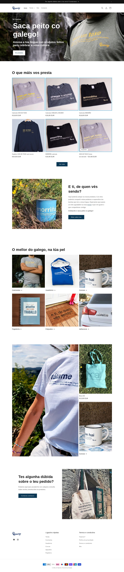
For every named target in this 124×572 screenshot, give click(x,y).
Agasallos (49, 549)
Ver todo (62, 164)
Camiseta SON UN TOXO (19, 113)
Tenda (47, 537)
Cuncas (82, 290)
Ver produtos (19, 53)
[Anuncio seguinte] (111, 1)
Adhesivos (83, 329)
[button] (32, 8)
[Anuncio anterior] (13, 1)
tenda (89, 204)
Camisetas (16, 290)
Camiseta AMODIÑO (85, 113)
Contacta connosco (27, 496)
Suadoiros (49, 290)
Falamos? (82, 537)
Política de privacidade (86, 540)
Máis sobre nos (76, 217)
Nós (80, 546)
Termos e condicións (85, 543)
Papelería (16, 329)
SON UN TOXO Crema (85, 154)
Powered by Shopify (67, 567)
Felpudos (49, 329)
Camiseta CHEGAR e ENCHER (54, 113)
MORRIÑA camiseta (51, 154)
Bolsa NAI (82, 396)
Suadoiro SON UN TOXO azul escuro (22, 154)
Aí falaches (59, 567)
